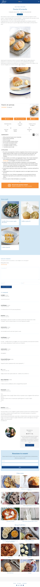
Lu (1, 369)
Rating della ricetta (5, 262)
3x (37, 134)
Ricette (19, 6)
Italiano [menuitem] (21, 1)
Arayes (10, 489)
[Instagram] (23, 585)
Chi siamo (19, 583)
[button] (1, 107)
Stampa (8, 118)
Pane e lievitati (23, 6)
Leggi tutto (30, 445)
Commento (4, 268)
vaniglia (3, 295)
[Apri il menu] (39, 1)
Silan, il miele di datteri (29, 540)
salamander (4, 349)
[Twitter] (19, 585)
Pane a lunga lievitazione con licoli (29, 505)
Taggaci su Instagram (16, 186)
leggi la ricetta (19, 14)
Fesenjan (29, 573)
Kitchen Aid (5, 160)
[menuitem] (20, 1)
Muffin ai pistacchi (26, 221)
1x (33, 134)
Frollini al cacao (10, 505)
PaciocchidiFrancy (5, 359)
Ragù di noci (10, 557)
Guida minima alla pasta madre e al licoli (29, 521)
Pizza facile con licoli (10, 521)
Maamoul (30, 557)
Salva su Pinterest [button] (20, 118)
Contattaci (24, 583)
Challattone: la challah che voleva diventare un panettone (29, 489)
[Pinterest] (21, 585)
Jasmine (3, 315)
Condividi (33, 118)
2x (35, 134)
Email (22, 283)
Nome (3, 283)
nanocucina (4, 327)
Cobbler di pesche (6, 247)
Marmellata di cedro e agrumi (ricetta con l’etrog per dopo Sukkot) (10, 541)
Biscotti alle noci (10, 573)
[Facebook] (17, 585)
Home (16, 6)
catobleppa (4, 305)
